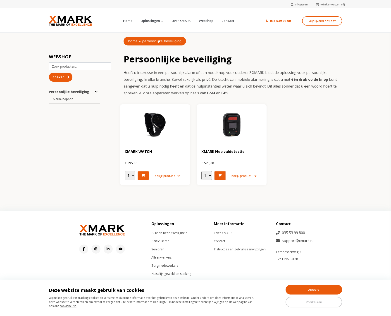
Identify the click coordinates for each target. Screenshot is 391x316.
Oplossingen (150, 21)
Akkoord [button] (313, 289)
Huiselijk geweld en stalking (171, 273)
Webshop (206, 21)
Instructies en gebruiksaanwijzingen (240, 249)
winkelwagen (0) (332, 4)
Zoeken (58, 77)
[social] (83, 249)
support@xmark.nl (297, 240)
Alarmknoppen (63, 99)
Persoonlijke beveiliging (69, 91)
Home (127, 21)
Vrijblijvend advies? (322, 21)
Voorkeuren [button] (314, 302)
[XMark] (70, 21)
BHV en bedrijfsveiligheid (169, 233)
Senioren (157, 249)
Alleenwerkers (161, 257)
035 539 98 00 (280, 21)
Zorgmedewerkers (164, 265)
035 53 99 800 (293, 232)
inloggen (301, 4)
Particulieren (160, 241)
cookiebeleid (68, 306)
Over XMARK (181, 21)
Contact (228, 21)
